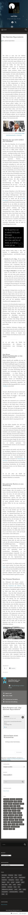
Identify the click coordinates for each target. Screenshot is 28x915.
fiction (11, 806)
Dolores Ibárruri (18, 133)
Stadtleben (6, 819)
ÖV (13, 828)
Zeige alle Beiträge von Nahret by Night (16, 686)
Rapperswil (6, 817)
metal (19, 810)
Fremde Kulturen (6, 808)
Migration (5, 812)
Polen (4, 567)
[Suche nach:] (14, 782)
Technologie (21, 819)
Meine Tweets (6, 791)
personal (14, 812)
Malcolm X (19, 135)
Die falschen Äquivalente (13, 37)
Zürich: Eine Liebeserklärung (11, 702)
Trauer (5, 822)
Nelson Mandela (12, 135)
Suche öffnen (25, 30)
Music (10, 812)
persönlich (19, 812)
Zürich (10, 828)
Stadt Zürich (11, 819)
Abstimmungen (19, 799)
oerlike (14, 16)
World (9, 824)
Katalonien (14, 810)
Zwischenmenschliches (15, 826)
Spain (15, 817)
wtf (17, 824)
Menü (5, 30)
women (5, 824)
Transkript (5, 386)
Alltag (15, 801)
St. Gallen (19, 817)
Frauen (18, 806)
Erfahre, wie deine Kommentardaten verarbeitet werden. (13, 759)
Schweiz (11, 817)
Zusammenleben (6, 826)
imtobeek (6, 716)
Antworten (23, 717)
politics (5, 815)
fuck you (5, 810)
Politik (16, 815)
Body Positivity (16, 803)
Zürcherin (5, 828)
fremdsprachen (20, 808)
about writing (6, 799)
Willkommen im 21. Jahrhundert (16, 822)
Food (14, 806)
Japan (9, 810)
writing (13, 824)
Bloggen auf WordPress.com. (14, 910)
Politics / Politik (8, 695)
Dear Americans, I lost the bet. (11, 699)
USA (9, 822)
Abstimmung (12, 799)
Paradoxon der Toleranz (14, 586)
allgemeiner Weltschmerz (8, 801)
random (20, 815)
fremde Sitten (13, 808)
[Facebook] (12, 22)
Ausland (5, 803)
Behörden (10, 803)
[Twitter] (15, 22)
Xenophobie (21, 824)
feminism (21, 803)
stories (16, 819)
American (19, 801)
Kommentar (19, 752)
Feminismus (6, 806)
